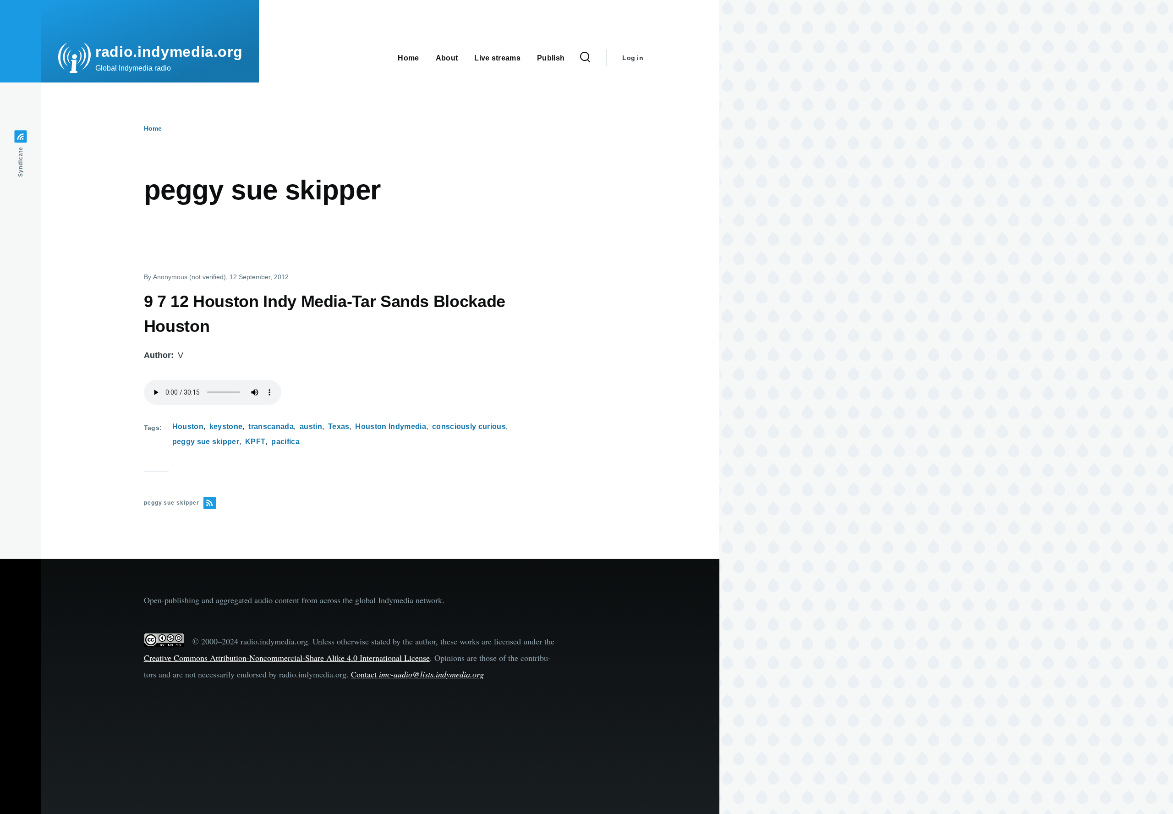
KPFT (255, 442)
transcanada (271, 426)
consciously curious (469, 426)
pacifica (285, 442)
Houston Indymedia (390, 426)
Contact (417, 674)
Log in (632, 57)
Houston (187, 426)
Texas (339, 426)
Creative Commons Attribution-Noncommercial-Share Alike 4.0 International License (287, 657)
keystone (226, 426)
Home (153, 128)
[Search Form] (585, 57)
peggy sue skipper (205, 442)
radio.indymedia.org (168, 52)
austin (311, 426)
